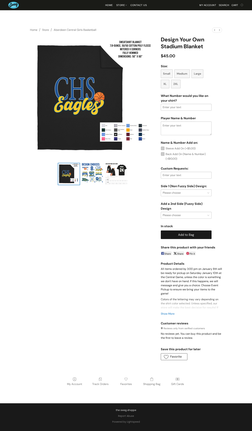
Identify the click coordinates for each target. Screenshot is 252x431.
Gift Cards (177, 384)
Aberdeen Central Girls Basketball (75, 30)
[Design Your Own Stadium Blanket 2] (116, 174)
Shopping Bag (151, 384)
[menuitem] (214, 30)
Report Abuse (126, 416)
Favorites (126, 384)
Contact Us (138, 5)
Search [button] (224, 5)
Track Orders (100, 384)
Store (121, 5)
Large (197, 73)
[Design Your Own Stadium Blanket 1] (92, 174)
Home (109, 5)
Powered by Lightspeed (126, 421)
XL (165, 84)
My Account (74, 384)
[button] (13, 5)
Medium (182, 73)
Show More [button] (168, 314)
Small (166, 73)
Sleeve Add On (181, 148)
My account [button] (207, 5)
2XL (175, 84)
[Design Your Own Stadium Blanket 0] (69, 174)
